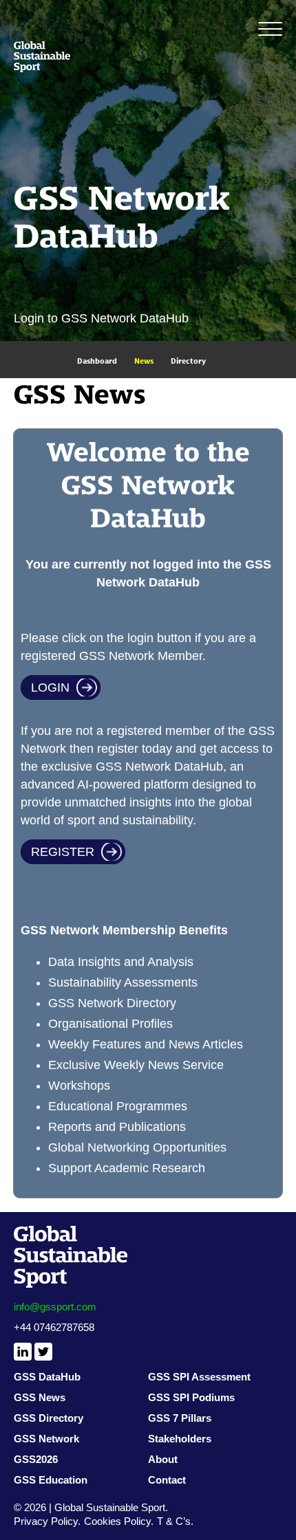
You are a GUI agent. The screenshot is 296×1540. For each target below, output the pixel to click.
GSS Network (46, 1438)
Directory (188, 360)
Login (50, 687)
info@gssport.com (55, 1306)
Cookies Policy (117, 1521)
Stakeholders (179, 1438)
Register (62, 852)
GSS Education (50, 1480)
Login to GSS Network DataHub (101, 318)
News (144, 360)
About (163, 1459)
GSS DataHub (47, 1377)
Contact (167, 1480)
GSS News (39, 1397)
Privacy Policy (46, 1521)
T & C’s (174, 1521)
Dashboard (97, 360)
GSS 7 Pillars (179, 1418)
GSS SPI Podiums (191, 1397)
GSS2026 (36, 1459)
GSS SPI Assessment (199, 1377)
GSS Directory (48, 1418)
